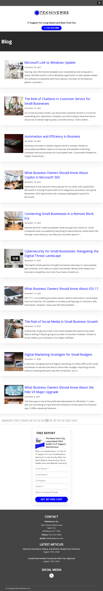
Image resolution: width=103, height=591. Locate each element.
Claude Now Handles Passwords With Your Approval (51, 558)
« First (16, 420)
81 (35, 420)
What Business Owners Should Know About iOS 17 (61, 288)
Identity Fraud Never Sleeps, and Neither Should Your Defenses (51, 549)
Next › (68, 420)
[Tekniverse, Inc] (51, 12)
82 (39, 420)
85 (51, 420)
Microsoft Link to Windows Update (49, 62)
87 (59, 420)
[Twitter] (51, 575)
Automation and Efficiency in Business (52, 136)
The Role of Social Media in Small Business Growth (61, 321)
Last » (74, 420)
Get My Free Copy (51, 499)
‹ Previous (24, 420)
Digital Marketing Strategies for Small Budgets (58, 354)
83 (43, 420)
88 (63, 420)
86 (55, 420)
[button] (99, 3)
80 (31, 420)
